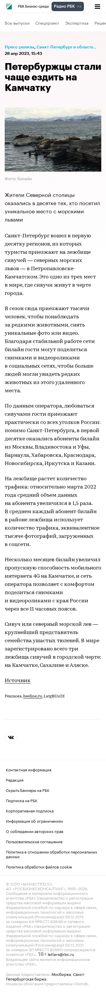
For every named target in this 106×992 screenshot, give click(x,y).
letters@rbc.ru (61, 954)
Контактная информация (29, 769)
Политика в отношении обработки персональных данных (51, 854)
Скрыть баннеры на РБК (27, 790)
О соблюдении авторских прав (34, 831)
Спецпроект (47, 22)
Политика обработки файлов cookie (39, 866)
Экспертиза (77, 22)
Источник (18, 681)
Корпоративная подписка (30, 810)
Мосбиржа (61, 974)
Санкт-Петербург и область (65, 47)
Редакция (15, 780)
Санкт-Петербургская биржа (45, 976)
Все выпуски (17, 22)
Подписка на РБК (21, 800)
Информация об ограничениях (34, 821)
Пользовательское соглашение (34, 841)
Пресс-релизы (19, 47)
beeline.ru (32, 696)
